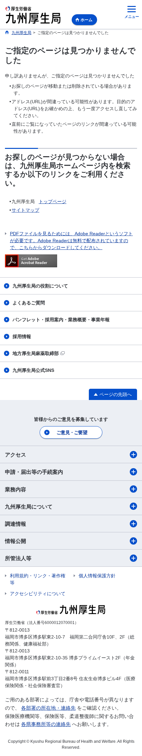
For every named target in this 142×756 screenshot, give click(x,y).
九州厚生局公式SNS (33, 370)
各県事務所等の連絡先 (46, 724)
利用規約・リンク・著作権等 (37, 579)
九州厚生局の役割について (40, 286)
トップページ (52, 201)
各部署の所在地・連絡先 (48, 708)
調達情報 (15, 524)
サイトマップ (25, 210)
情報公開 (15, 541)
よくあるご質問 (29, 302)
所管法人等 (18, 558)
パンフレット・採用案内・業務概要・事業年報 (61, 319)
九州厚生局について (29, 507)
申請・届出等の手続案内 (34, 472)
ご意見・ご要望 (71, 432)
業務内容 (15, 489)
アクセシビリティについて (37, 593)
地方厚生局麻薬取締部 (36, 353)
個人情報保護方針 (97, 575)
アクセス (15, 455)
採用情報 (22, 336)
